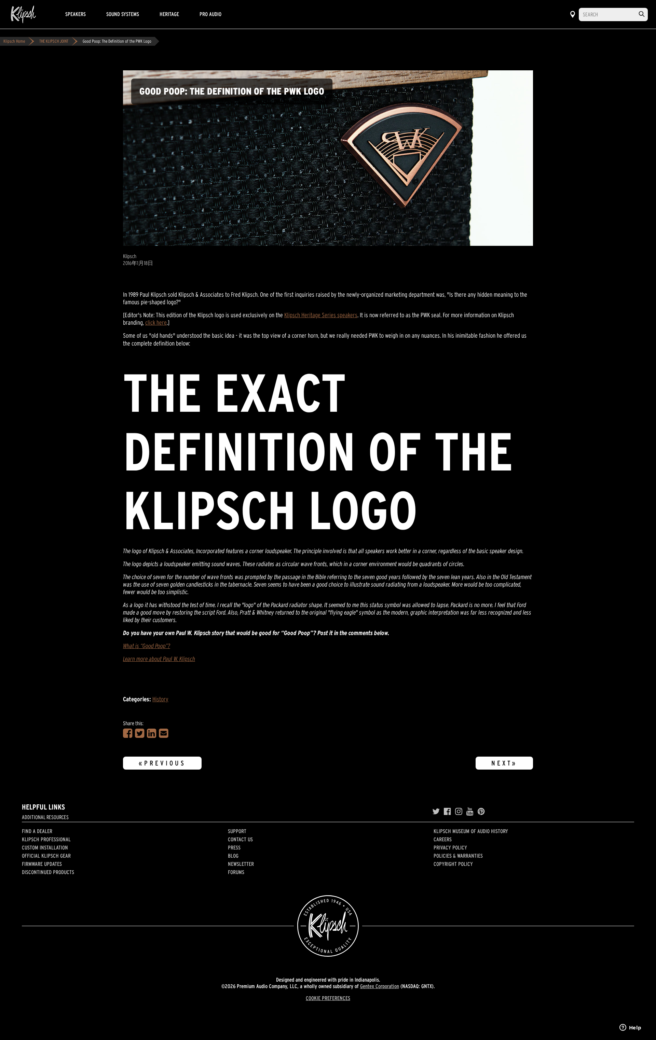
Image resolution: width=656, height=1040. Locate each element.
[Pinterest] (481, 811)
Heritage (169, 14)
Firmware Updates (42, 864)
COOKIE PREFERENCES (328, 998)
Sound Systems (122, 14)
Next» (504, 763)
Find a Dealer (37, 831)
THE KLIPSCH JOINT (53, 41)
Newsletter (241, 864)
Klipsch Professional (46, 839)
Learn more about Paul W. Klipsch (159, 658)
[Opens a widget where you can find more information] (630, 1028)
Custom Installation (45, 847)
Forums (236, 872)
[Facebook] (447, 811)
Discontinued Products (48, 872)
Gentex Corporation (379, 986)
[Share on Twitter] (139, 733)
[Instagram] (458, 811)
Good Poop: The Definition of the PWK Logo (117, 41)
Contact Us (240, 839)
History (160, 699)
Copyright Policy (453, 864)
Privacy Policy (450, 847)
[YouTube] (470, 811)
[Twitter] (436, 811)
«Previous (162, 763)
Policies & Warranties (458, 856)
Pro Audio (210, 14)
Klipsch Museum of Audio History (471, 831)
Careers (443, 839)
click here (156, 322)
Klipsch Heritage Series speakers (320, 315)
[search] (641, 14)
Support (237, 831)
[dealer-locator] (572, 14)
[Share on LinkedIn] (151, 733)
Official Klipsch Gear (46, 856)
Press (234, 847)
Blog (233, 856)
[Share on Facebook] (127, 733)
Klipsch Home (14, 41)
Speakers (75, 14)
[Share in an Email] (163, 733)
